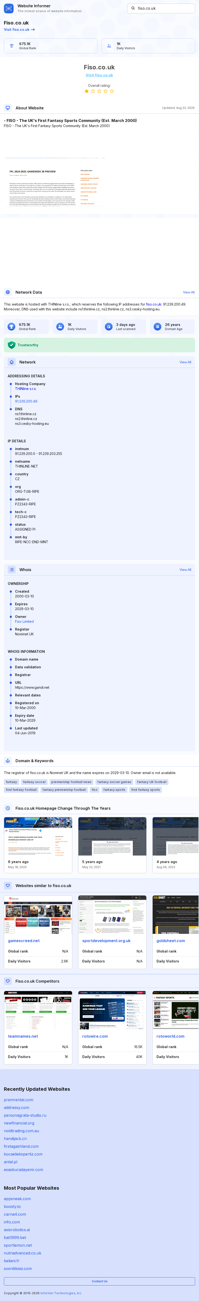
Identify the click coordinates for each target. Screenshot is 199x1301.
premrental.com (18, 1099)
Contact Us (100, 1281)
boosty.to (12, 1206)
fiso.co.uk (153, 304)
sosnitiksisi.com (18, 1268)
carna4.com (15, 1214)
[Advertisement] (99, 143)
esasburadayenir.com (23, 1169)
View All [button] (189, 292)
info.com (12, 1222)
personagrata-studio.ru (25, 1115)
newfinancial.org (19, 1123)
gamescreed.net (24, 940)
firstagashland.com (21, 1146)
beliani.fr (12, 1260)
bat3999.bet (15, 1237)
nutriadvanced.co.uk (22, 1253)
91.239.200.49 (26, 401)
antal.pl (10, 1161)
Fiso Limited (24, 621)
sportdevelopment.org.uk (106, 940)
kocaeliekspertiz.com (23, 1154)
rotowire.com (95, 1036)
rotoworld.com (170, 1036)
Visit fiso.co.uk (16, 29)
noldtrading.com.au (21, 1130)
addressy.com (16, 1107)
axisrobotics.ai (17, 1229)
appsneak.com (17, 1198)
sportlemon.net (18, 1245)
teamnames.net (23, 1036)
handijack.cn (15, 1138)
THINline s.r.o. (26, 389)
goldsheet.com (171, 940)
